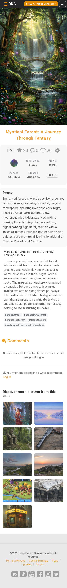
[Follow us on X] (56, 574)
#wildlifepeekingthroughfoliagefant (24, 325)
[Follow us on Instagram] (48, 574)
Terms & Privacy (15, 560)
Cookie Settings (38, 560)
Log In (7, 377)
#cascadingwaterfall (35, 315)
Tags (55, 560)
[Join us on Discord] (14, 574)
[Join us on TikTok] (23, 574)
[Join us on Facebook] (40, 574)
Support (40, 564)
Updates (27, 564)
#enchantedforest (15, 320)
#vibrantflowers (37, 320)
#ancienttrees (13, 315)
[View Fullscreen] (61, 117)
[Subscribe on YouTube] (31, 574)
